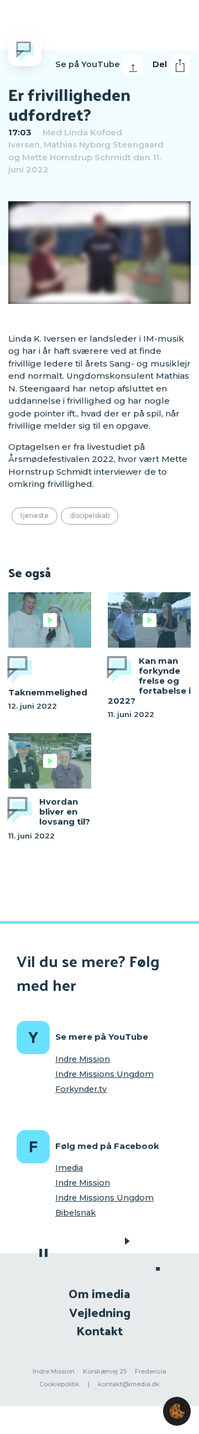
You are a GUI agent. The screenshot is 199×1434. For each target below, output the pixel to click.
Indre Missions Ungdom (104, 1074)
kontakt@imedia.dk (129, 1384)
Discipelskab (89, 515)
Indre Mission (82, 1059)
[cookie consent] (177, 1411)
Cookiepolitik (59, 1384)
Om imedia (99, 1293)
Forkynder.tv (81, 1089)
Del (160, 64)
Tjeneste (34, 515)
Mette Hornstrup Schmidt (76, 157)
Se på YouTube (87, 64)
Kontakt (99, 1330)
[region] (99, 252)
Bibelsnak (75, 1213)
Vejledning (99, 1311)
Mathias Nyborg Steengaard (104, 144)
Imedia (69, 1168)
